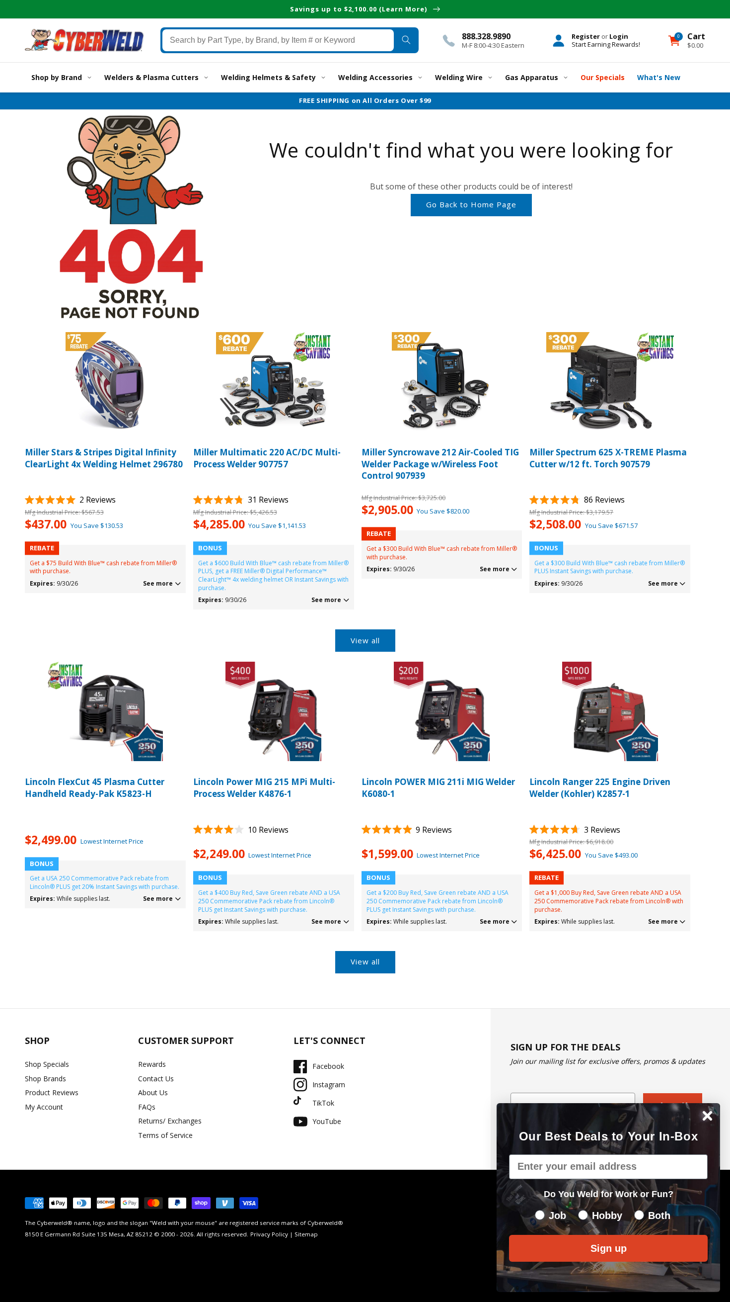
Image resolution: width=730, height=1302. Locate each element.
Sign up (608, 1248)
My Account (44, 1107)
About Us (153, 1092)
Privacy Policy (269, 1234)
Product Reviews (51, 1092)
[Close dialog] (707, 1116)
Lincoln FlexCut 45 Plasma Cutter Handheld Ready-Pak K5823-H (94, 787)
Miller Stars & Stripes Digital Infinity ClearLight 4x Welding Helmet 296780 (104, 458)
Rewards (152, 1064)
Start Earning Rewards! (606, 44)
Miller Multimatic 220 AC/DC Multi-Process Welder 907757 (267, 458)
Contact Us (156, 1078)
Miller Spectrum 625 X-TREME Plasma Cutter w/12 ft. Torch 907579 (608, 458)
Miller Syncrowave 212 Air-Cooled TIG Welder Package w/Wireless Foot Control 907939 (440, 464)
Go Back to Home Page (471, 204)
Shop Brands (45, 1078)
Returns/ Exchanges (170, 1121)
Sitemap (306, 1234)
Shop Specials (47, 1064)
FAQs (146, 1107)
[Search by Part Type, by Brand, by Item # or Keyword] (406, 40)
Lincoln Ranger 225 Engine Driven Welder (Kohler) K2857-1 (599, 787)
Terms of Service (165, 1135)
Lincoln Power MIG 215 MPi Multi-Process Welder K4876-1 (264, 787)
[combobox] (278, 40)
